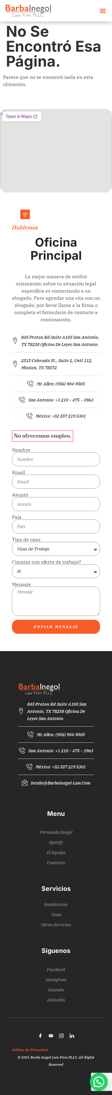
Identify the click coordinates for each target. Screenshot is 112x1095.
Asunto (20, 494)
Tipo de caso (26, 539)
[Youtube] (50, 1035)
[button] (103, 11)
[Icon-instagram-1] (61, 1035)
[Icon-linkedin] (71, 1035)
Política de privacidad (30, 1050)
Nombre (21, 449)
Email (18, 472)
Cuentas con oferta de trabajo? (46, 561)
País (17, 517)
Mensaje (21, 584)
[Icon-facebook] (40, 1035)
